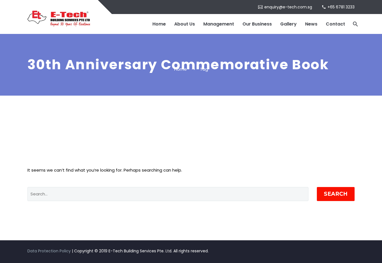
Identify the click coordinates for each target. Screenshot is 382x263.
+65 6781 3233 (341, 7)
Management (218, 24)
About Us (184, 24)
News (311, 24)
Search (336, 194)
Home (159, 24)
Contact (335, 24)
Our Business (257, 24)
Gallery (288, 24)
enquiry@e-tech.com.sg (288, 7)
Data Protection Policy (49, 251)
